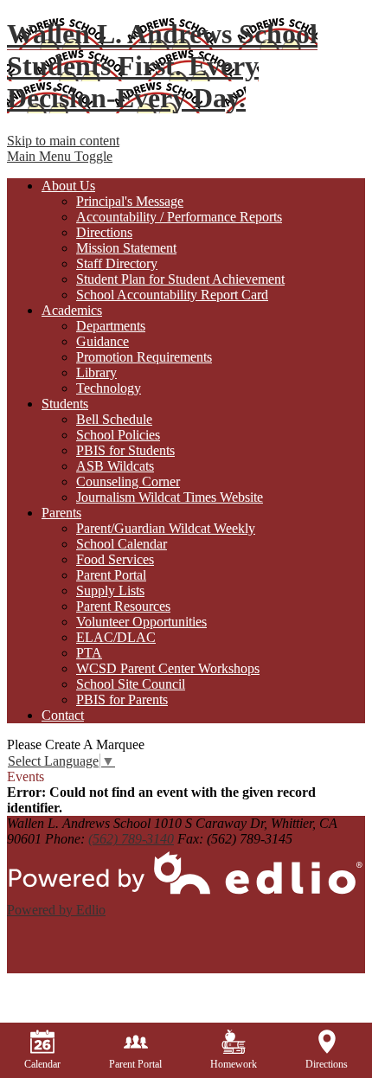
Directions (104, 232)
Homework (233, 1064)
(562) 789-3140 (131, 838)
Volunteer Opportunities (141, 621)
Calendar (42, 1064)
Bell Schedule (114, 419)
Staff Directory (116, 263)
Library (96, 372)
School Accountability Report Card (172, 294)
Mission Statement (126, 248)
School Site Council (130, 684)
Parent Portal (111, 575)
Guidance (102, 341)
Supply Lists (110, 590)
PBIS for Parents (122, 699)
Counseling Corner (128, 481)
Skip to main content (63, 140)
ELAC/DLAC (116, 637)
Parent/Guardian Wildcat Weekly (165, 528)
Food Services (115, 559)
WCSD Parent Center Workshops (168, 668)
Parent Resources (123, 606)
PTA (89, 652)
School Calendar (121, 543)
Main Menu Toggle (59, 156)
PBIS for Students (125, 450)
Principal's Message (129, 201)
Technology (108, 388)
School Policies (118, 434)
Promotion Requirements (144, 357)
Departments (110, 325)
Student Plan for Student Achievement (180, 279)
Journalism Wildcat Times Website (169, 497)
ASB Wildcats (115, 466)
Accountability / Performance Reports (179, 216)
